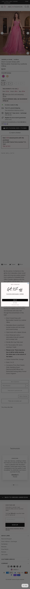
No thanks (15, 302)
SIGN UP (15, 300)
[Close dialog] (28, 283)
